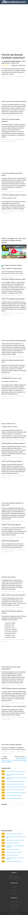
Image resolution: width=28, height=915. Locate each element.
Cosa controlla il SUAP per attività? (14, 833)
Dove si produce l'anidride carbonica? (15, 784)
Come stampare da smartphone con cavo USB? (16, 837)
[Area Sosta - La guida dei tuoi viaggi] (14, 3)
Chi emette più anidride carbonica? (14, 798)
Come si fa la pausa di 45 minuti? (14, 861)
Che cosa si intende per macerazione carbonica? (15, 775)
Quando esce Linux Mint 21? (13, 849)
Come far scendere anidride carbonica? (15, 781)
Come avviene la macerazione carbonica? (16, 771)
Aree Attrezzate (14, 893)
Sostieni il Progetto (14, 904)
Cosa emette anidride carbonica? (14, 795)
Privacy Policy (14, 907)
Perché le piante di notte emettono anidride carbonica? (16, 778)
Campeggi (14, 890)
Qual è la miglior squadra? (12, 855)
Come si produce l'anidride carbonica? (15, 789)
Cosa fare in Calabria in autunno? (14, 852)
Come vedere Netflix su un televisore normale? (14, 858)
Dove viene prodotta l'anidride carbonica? (16, 792)
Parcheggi (14, 887)
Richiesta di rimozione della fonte (9, 76)
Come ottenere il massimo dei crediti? (15, 840)
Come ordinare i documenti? (12, 843)
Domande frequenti (14, 901)
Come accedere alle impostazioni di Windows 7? (20, 760)
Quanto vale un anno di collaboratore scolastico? (15, 846)
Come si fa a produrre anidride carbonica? (16, 787)
